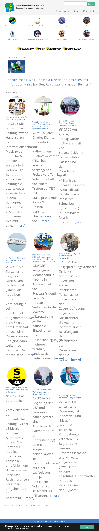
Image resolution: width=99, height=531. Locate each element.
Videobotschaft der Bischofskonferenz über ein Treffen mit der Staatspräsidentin (42, 125)
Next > (40, 506)
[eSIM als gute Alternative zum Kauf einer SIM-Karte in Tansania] (17, 376)
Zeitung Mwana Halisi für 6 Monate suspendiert (16, 118)
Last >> (46, 506)
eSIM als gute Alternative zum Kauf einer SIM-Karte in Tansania (17, 389)
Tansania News (26, 48)
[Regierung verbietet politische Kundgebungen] (70, 376)
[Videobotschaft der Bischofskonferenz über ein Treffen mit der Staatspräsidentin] (44, 106)
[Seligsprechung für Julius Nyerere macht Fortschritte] (70, 242)
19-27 (30, 506)
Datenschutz (57, 521)
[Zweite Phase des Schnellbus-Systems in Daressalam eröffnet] (70, 106)
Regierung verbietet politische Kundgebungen (70, 396)
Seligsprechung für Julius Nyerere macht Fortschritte (69, 255)
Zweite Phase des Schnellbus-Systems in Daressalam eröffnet (68, 123)
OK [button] (87, 527)
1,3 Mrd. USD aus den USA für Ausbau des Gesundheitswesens (41, 391)
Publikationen (54, 48)
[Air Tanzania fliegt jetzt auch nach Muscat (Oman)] (17, 242)
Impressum (41, 521)
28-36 (35, 506)
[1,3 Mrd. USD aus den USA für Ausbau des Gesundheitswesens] (44, 376)
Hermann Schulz (72, 48)
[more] (20, 225)
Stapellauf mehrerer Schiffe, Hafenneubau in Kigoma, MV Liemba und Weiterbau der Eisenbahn (43, 258)
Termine (41, 48)
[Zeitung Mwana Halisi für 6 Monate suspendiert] (17, 106)
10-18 (25, 506)
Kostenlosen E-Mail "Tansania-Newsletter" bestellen (45, 80)
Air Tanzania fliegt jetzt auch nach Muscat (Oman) (16, 260)
